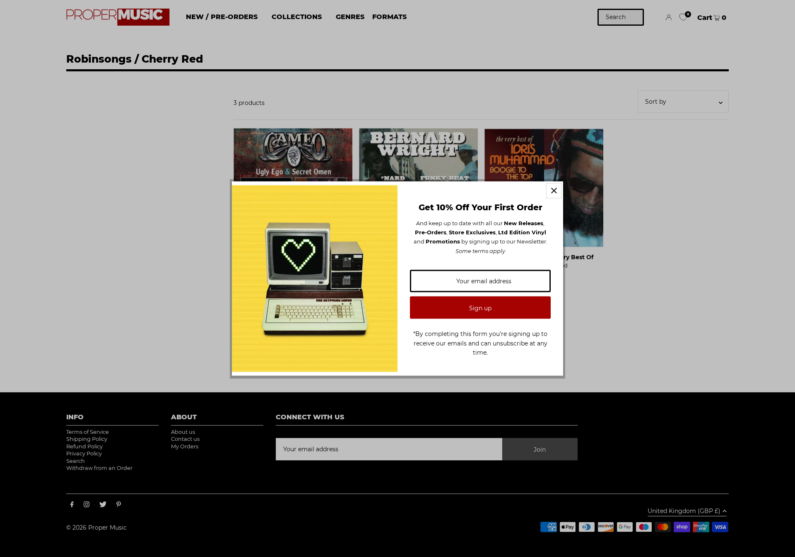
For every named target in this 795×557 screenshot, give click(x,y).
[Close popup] (554, 190)
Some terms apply (480, 250)
